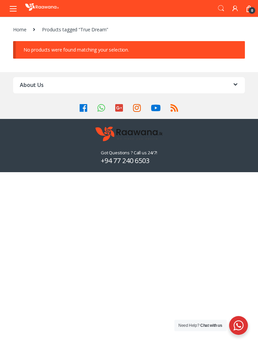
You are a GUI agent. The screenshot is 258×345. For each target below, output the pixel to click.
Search (221, 8)
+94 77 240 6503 (125, 160)
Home (19, 29)
